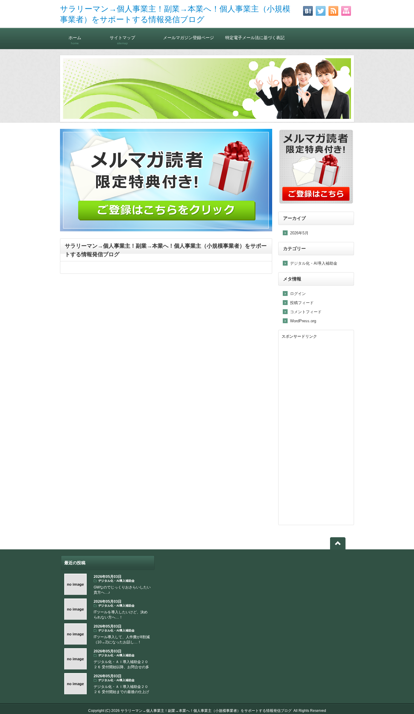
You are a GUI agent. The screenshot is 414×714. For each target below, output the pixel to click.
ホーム (74, 40)
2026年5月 (299, 233)
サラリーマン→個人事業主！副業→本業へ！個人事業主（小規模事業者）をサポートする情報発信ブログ (206, 711)
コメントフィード (306, 312)
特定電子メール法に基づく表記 (255, 37)
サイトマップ (122, 40)
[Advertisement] (316, 431)
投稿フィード (302, 302)
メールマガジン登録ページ (188, 37)
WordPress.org (303, 321)
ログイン (298, 293)
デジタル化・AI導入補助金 (313, 263)
